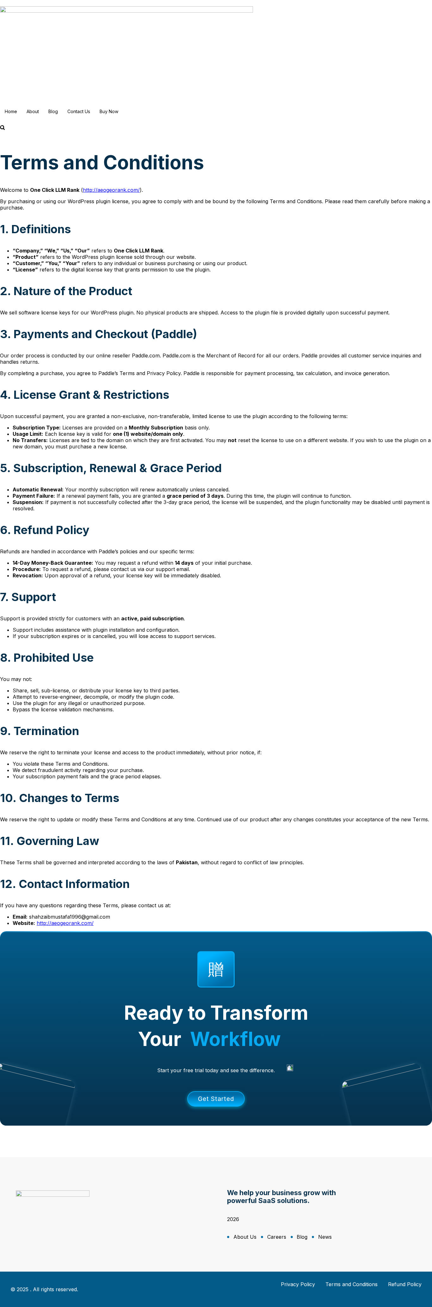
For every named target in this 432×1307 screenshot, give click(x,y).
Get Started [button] (216, 1099)
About (33, 111)
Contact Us (78, 111)
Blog (53, 111)
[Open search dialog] (2, 128)
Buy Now (109, 111)
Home (11, 111)
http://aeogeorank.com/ (111, 190)
